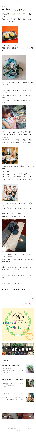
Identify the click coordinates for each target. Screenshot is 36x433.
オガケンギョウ (16, 14)
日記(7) (7, 293)
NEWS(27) (4, 293)
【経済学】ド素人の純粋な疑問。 (11, 365)
